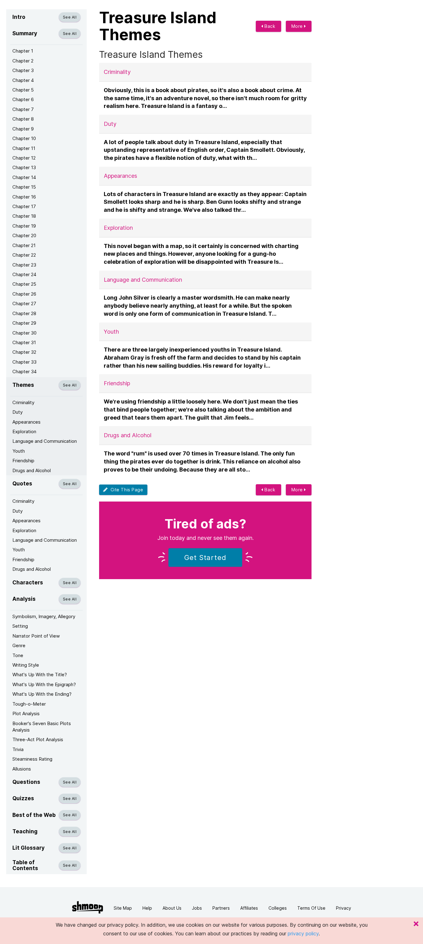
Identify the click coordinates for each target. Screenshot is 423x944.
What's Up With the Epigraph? (44, 684)
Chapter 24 (24, 274)
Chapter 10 (24, 138)
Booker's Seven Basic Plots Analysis (41, 726)
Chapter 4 (23, 80)
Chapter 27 (24, 303)
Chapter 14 (24, 177)
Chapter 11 (23, 148)
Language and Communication (44, 441)
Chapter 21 (24, 245)
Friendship (23, 460)
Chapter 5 (23, 90)
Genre (18, 645)
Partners (221, 908)
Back (269, 26)
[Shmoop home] (87, 907)
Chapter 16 (24, 197)
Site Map (123, 908)
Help (147, 908)
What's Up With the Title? (39, 674)
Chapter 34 (24, 371)
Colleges (277, 908)
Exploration (24, 431)
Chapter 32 (24, 352)
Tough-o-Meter (29, 704)
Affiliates (249, 908)
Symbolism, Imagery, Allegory (43, 616)
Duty (17, 412)
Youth (18, 451)
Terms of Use (311, 908)
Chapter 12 (24, 158)
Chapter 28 (24, 313)
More (297, 26)
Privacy (343, 908)
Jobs (197, 908)
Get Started (205, 557)
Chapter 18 (24, 216)
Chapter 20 (24, 235)
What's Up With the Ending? (42, 694)
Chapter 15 (24, 187)
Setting (20, 626)
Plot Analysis (26, 713)
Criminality (23, 402)
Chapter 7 (23, 109)
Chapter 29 (24, 323)
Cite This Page (125, 489)
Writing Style (25, 665)
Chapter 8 (23, 119)
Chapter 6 (23, 99)
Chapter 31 (24, 342)
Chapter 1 (22, 51)
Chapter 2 (22, 61)
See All (69, 17)
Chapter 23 (24, 265)
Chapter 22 (24, 255)
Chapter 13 (24, 167)
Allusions (21, 769)
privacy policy (303, 933)
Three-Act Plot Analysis (37, 739)
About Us (172, 908)
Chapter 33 (24, 362)
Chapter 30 (24, 333)
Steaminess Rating (32, 759)
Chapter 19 (24, 226)
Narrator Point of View (36, 636)
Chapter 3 (23, 70)
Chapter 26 (24, 294)
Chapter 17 (24, 206)
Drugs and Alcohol (31, 470)
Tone (17, 655)
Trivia (18, 749)
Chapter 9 (23, 129)
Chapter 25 (24, 284)
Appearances (26, 422)
